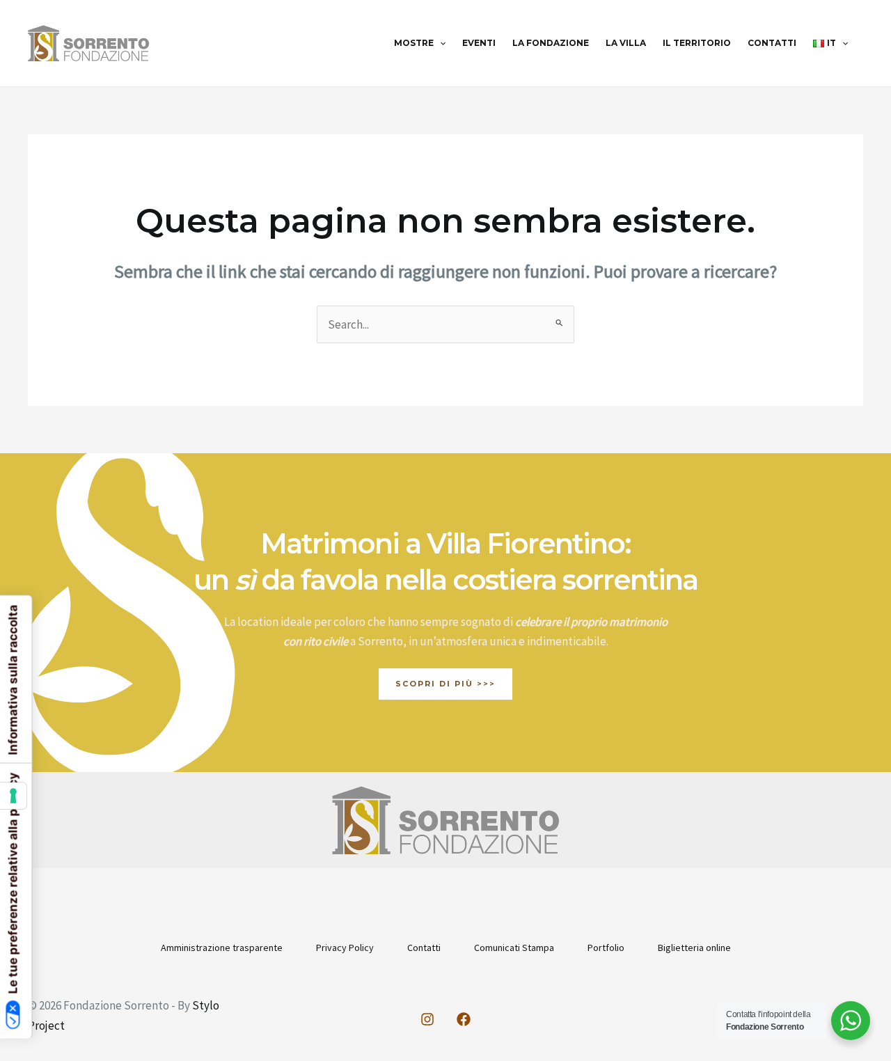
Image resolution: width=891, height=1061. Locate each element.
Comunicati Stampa (514, 947)
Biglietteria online (694, 947)
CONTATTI (772, 43)
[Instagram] (427, 1019)
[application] (440, 43)
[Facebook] (464, 1019)
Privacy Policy (345, 947)
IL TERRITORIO (697, 43)
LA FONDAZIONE (550, 43)
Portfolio (606, 947)
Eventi (479, 43)
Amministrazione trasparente (222, 947)
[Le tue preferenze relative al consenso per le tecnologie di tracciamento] (13, 796)
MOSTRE (414, 43)
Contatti (424, 947)
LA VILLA (626, 43)
